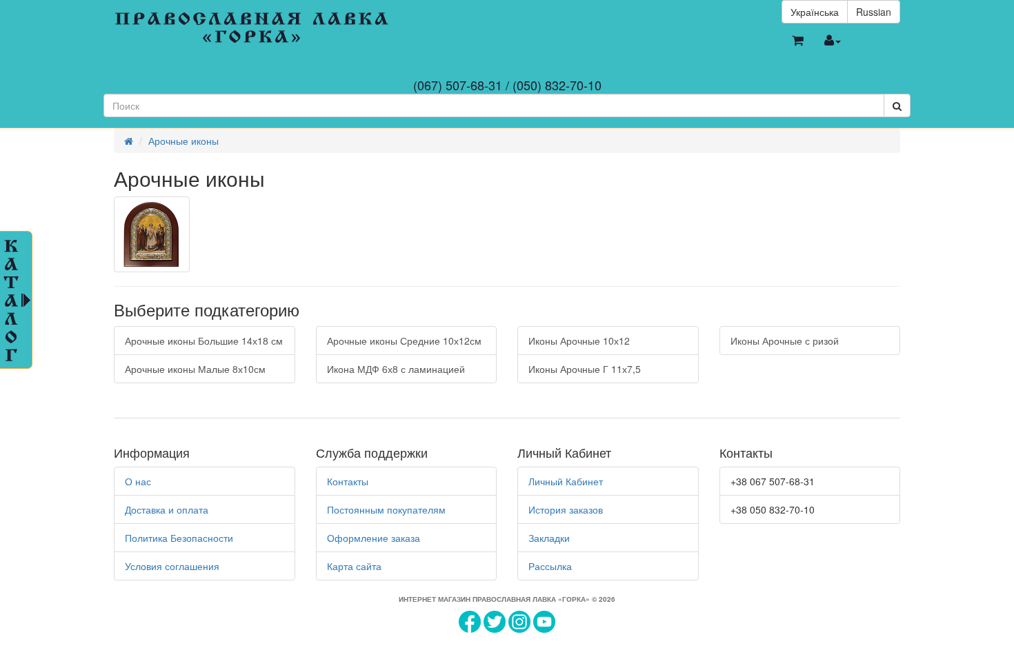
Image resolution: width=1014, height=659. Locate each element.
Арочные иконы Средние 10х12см (404, 340)
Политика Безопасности (179, 538)
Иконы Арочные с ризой (784, 340)
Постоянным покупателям (386, 509)
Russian (873, 12)
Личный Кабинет (565, 481)
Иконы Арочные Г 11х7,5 (584, 369)
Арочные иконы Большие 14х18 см (204, 340)
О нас (138, 481)
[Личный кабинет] (832, 40)
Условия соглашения (172, 566)
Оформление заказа (373, 538)
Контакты (347, 481)
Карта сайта (354, 566)
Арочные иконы (183, 141)
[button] (798, 40)
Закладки (549, 538)
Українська (815, 12)
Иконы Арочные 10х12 (579, 340)
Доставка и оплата (166, 509)
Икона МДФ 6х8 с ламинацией (396, 369)
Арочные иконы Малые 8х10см (195, 369)
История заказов (565, 509)
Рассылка (550, 566)
